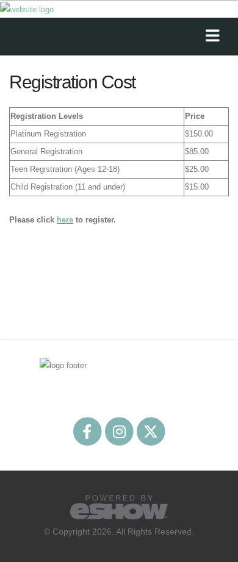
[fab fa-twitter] (151, 431)
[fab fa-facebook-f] (88, 431)
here (65, 219)
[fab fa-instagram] (119, 431)
